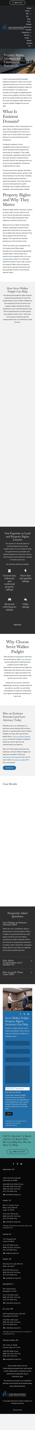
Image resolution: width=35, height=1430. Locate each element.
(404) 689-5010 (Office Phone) (13, 1184)
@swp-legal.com (15, 1359)
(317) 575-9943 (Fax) (10, 1191)
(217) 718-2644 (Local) (10, 1295)
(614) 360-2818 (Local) (10, 1270)
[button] (17, 923)
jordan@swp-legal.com (13, 1194)
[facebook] (20, 1014)
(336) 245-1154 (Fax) (10, 1356)
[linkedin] (28, 1014)
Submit (9, 1114)
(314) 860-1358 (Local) (10, 1320)
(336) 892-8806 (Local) (10, 1351)
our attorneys (26, 659)
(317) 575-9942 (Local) (10, 1245)
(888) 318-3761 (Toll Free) (11, 1189)
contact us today (20, 760)
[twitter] (24, 1014)
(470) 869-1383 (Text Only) (12, 1186)
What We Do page (12, 757)
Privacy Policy (17, 1410)
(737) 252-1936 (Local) (10, 1214)
